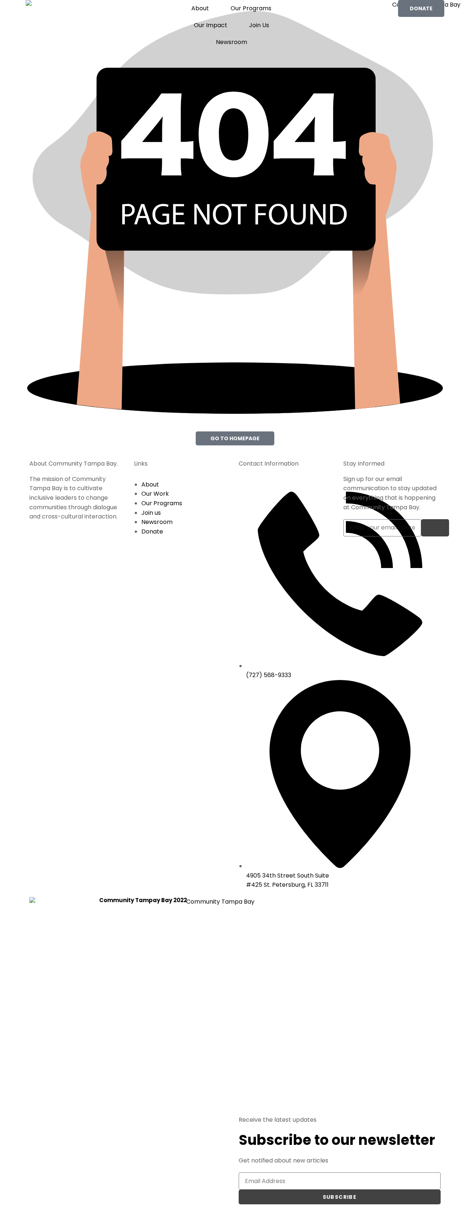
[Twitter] (427, 906)
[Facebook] (387, 906)
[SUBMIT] (435, 527)
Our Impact (210, 25)
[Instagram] (407, 906)
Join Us (259, 25)
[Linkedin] (387, 927)
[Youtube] (407, 927)
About (200, 8)
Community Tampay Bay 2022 (143, 900)
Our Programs (251, 8)
